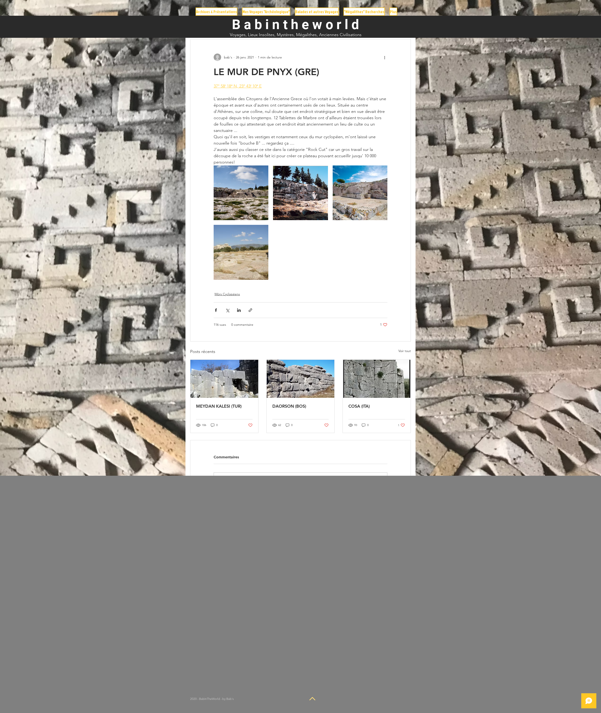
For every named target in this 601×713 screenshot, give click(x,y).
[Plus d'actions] (384, 57)
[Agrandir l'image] (241, 192)
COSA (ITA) (359, 406)
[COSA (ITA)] (377, 379)
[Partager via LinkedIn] (239, 310)
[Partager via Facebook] (216, 310)
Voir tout (404, 351)
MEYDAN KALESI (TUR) (219, 406)
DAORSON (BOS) (289, 406)
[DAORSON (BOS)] (301, 379)
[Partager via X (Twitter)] (227, 310)
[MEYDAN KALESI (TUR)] (224, 379)
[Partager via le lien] (250, 310)
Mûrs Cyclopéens (227, 294)
